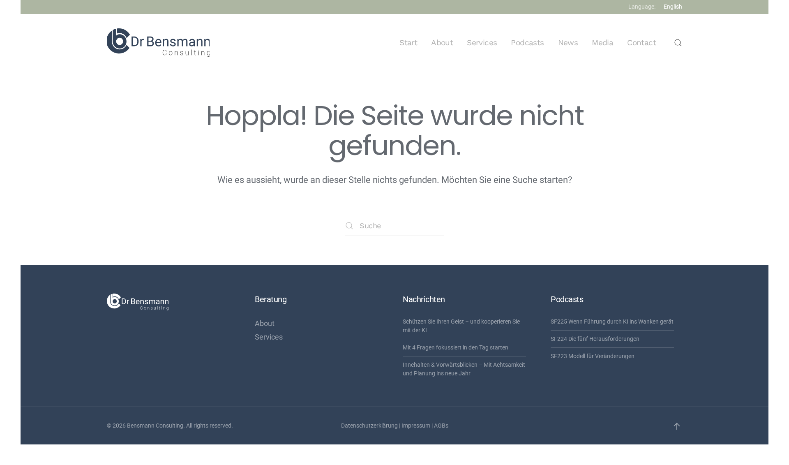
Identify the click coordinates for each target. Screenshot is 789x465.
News (568, 42)
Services (482, 42)
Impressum (415, 425)
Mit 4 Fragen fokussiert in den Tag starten (455, 347)
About (442, 42)
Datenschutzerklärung (369, 425)
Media (602, 42)
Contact (641, 42)
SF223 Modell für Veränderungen (592, 356)
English (673, 6)
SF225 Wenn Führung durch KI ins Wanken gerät (612, 321)
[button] (678, 42)
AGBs (441, 425)
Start (408, 42)
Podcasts (527, 42)
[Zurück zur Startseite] (158, 42)
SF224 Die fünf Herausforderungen (595, 338)
